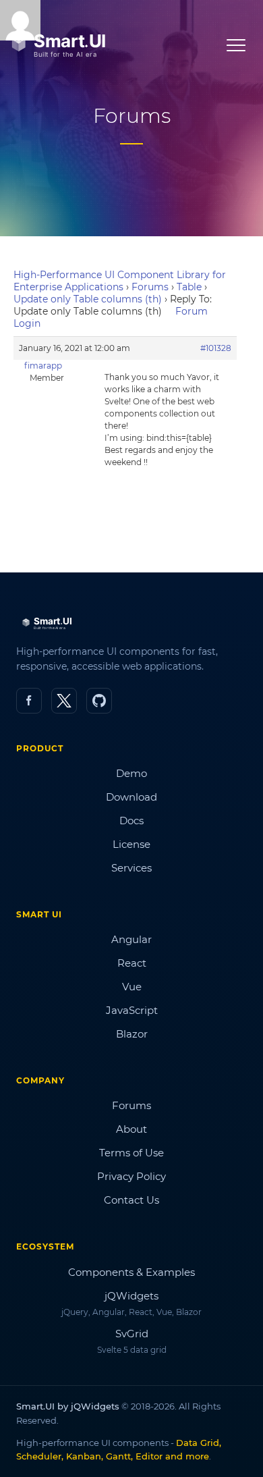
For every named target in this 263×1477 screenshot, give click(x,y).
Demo (131, 773)
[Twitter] (64, 701)
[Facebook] (29, 701)
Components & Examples (131, 1272)
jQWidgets (131, 1295)
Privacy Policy (131, 1176)
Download (131, 796)
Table (189, 287)
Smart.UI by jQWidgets (67, 1406)
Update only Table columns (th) (87, 299)
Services (131, 867)
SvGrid (131, 1333)
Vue (132, 986)
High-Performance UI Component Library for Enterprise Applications (119, 281)
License (131, 844)
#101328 (215, 348)
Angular (131, 939)
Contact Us (131, 1199)
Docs (131, 820)
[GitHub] (99, 701)
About (131, 1129)
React (131, 963)
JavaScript (132, 1010)
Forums (150, 287)
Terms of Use (131, 1152)
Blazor (132, 1033)
